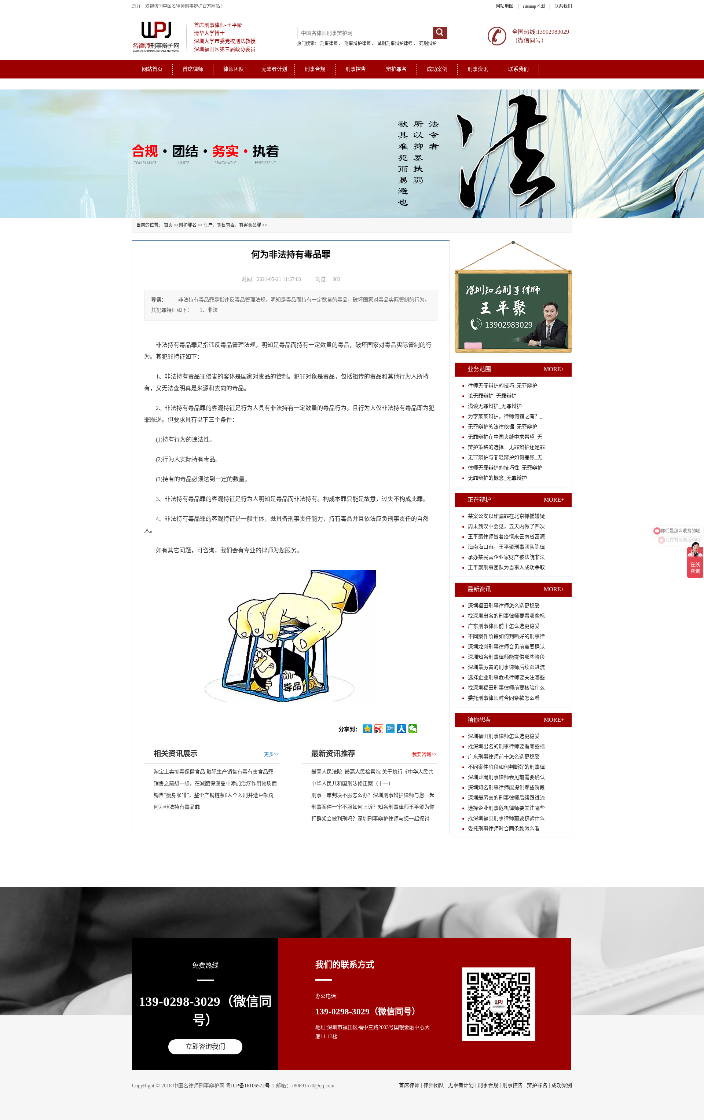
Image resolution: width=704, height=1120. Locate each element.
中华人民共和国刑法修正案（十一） (352, 783)
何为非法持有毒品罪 (177, 807)
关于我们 (152, 84)
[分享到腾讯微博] (390, 728)
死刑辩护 (428, 43)
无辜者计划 (274, 69)
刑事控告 (355, 69)
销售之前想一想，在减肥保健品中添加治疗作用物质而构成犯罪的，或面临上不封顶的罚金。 (210, 785)
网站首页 (152, 69)
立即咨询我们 (205, 1046)
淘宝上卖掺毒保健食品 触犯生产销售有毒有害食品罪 (213, 772)
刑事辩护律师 (357, 43)
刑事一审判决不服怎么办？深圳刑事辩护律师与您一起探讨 (368, 797)
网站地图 (504, 6)
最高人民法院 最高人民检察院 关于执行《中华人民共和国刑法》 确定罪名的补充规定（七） (367, 773)
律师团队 (233, 69)
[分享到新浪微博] (379, 728)
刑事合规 (315, 69)
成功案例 (437, 69)
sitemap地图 (534, 6)
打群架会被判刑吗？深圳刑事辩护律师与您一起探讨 (370, 818)
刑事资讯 (477, 69)
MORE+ (554, 369)
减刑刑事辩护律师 (394, 43)
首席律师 (193, 69)
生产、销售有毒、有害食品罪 (232, 225)
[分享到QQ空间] (367, 728)
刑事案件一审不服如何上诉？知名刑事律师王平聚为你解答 (368, 808)
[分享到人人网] (401, 728)
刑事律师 (329, 43)
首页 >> (171, 225)
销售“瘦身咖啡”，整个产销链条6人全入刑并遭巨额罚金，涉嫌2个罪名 (209, 797)
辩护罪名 (396, 69)
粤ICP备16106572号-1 (250, 1085)
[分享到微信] (413, 728)
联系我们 (563, 6)
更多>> (271, 754)
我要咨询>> (424, 754)
